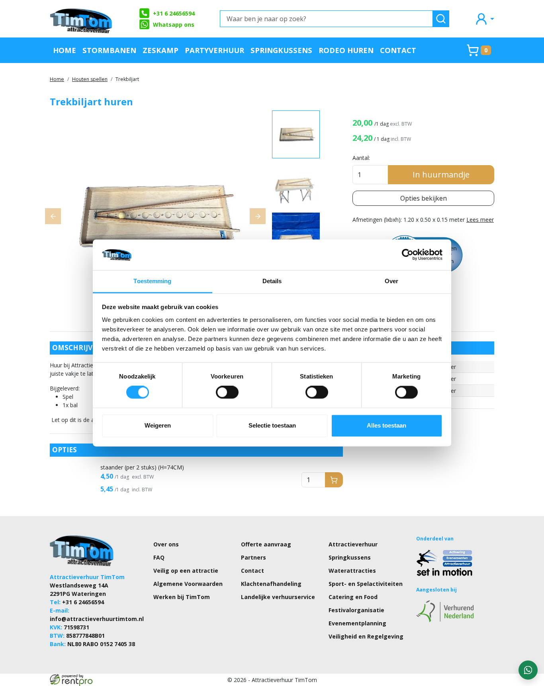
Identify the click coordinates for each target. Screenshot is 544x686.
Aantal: (361, 158)
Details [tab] (272, 281)
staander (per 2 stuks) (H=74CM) (142, 467)
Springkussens (281, 50)
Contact (398, 50)
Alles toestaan (386, 425)
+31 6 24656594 (174, 13)
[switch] (227, 392)
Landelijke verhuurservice (278, 597)
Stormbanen (109, 50)
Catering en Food (353, 597)
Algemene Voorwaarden (188, 583)
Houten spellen (90, 79)
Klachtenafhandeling (271, 583)
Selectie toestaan (272, 425)
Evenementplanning (357, 623)
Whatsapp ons (173, 24)
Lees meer (480, 219)
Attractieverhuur (353, 544)
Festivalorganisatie (356, 610)
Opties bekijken (423, 198)
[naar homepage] (81, 18)
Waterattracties (352, 570)
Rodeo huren (346, 50)
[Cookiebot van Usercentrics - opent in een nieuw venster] (407, 255)
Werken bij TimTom (181, 597)
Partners (253, 557)
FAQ (158, 557)
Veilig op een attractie (185, 570)
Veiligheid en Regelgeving (366, 636)
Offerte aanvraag (266, 544)
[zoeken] (440, 18)
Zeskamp (160, 50)
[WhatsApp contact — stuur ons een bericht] (528, 670)
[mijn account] (484, 19)
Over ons (166, 544)
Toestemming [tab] (152, 281)
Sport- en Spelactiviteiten (366, 583)
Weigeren (158, 425)
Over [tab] (391, 281)
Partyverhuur (214, 50)
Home (64, 50)
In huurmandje (441, 174)
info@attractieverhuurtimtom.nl (97, 619)
